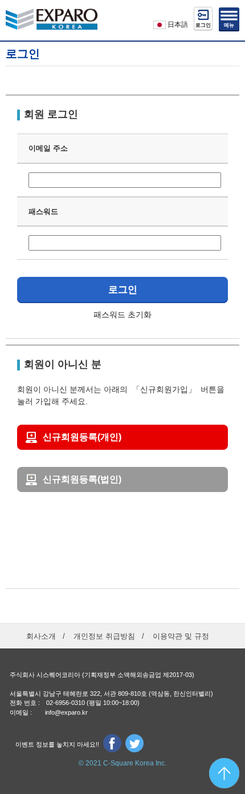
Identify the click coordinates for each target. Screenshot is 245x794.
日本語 (177, 25)
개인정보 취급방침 (104, 636)
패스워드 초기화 (122, 314)
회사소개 (41, 636)
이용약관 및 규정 (181, 636)
